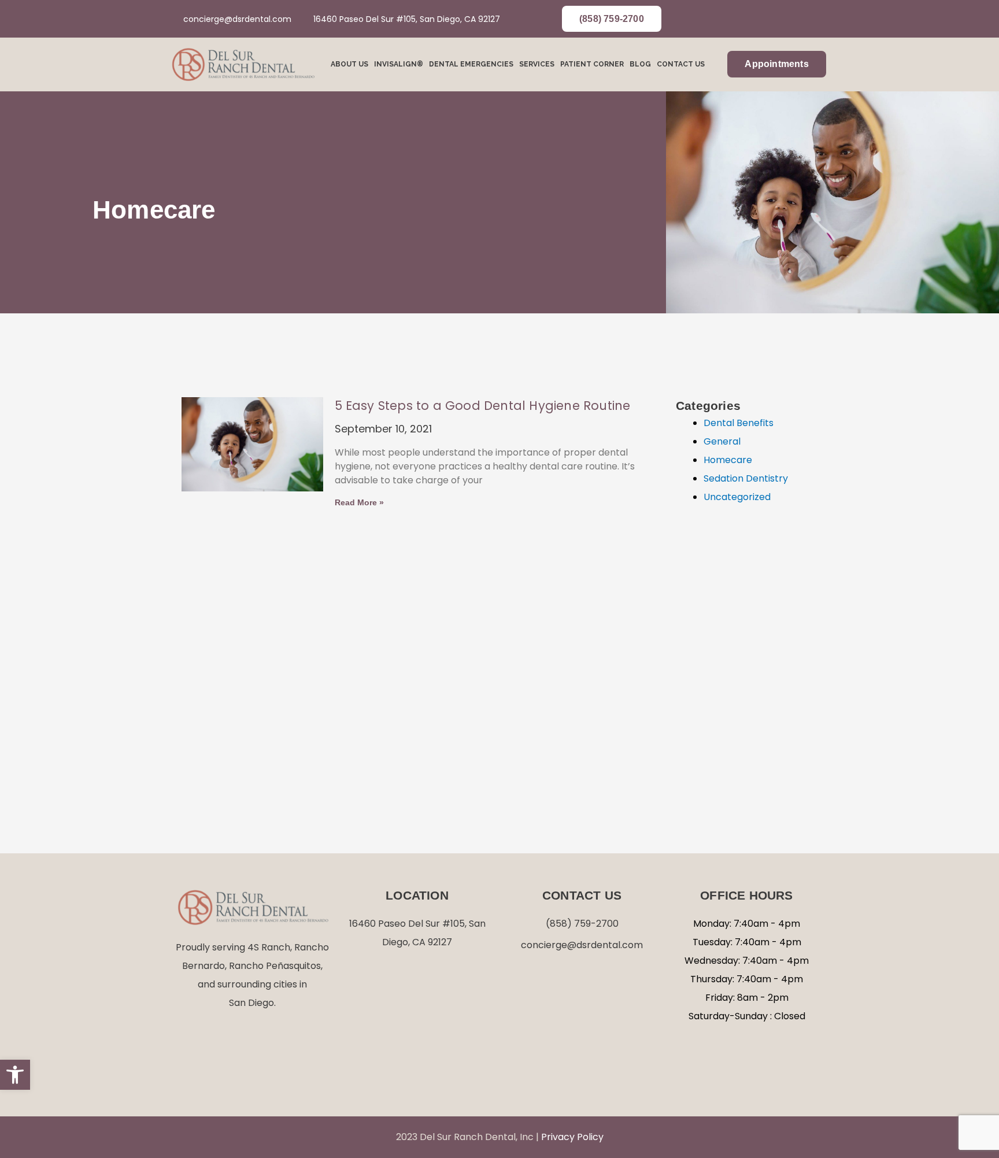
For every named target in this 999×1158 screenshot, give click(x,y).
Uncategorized (737, 497)
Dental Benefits (739, 423)
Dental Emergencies (471, 64)
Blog (640, 64)
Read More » (359, 502)
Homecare (728, 460)
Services (536, 64)
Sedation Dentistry (746, 478)
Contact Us (681, 64)
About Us (349, 64)
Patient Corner (592, 64)
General (722, 441)
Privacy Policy (572, 1137)
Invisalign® (398, 64)
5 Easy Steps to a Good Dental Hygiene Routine (483, 405)
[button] (15, 1075)
